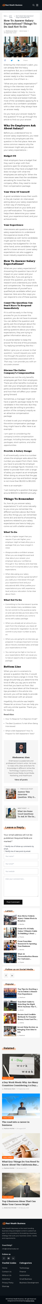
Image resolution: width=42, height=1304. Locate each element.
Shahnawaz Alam (11, 31)
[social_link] (6, 975)
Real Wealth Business (17, 1299)
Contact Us (6, 1272)
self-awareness (11, 288)
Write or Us (6, 1275)
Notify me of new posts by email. (18, 851)
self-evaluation (15, 210)
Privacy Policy (7, 1283)
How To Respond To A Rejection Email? (21, 719)
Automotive (24, 1275)
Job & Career (10, 16)
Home (5, 16)
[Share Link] (5, 60)
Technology (24, 1268)
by (21, 924)
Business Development (29, 1283)
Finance (22, 1272)
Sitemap (5, 1286)
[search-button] (33, 5)
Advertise (6, 1279)
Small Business (25, 1279)
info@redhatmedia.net (10, 1249)
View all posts (21, 780)
